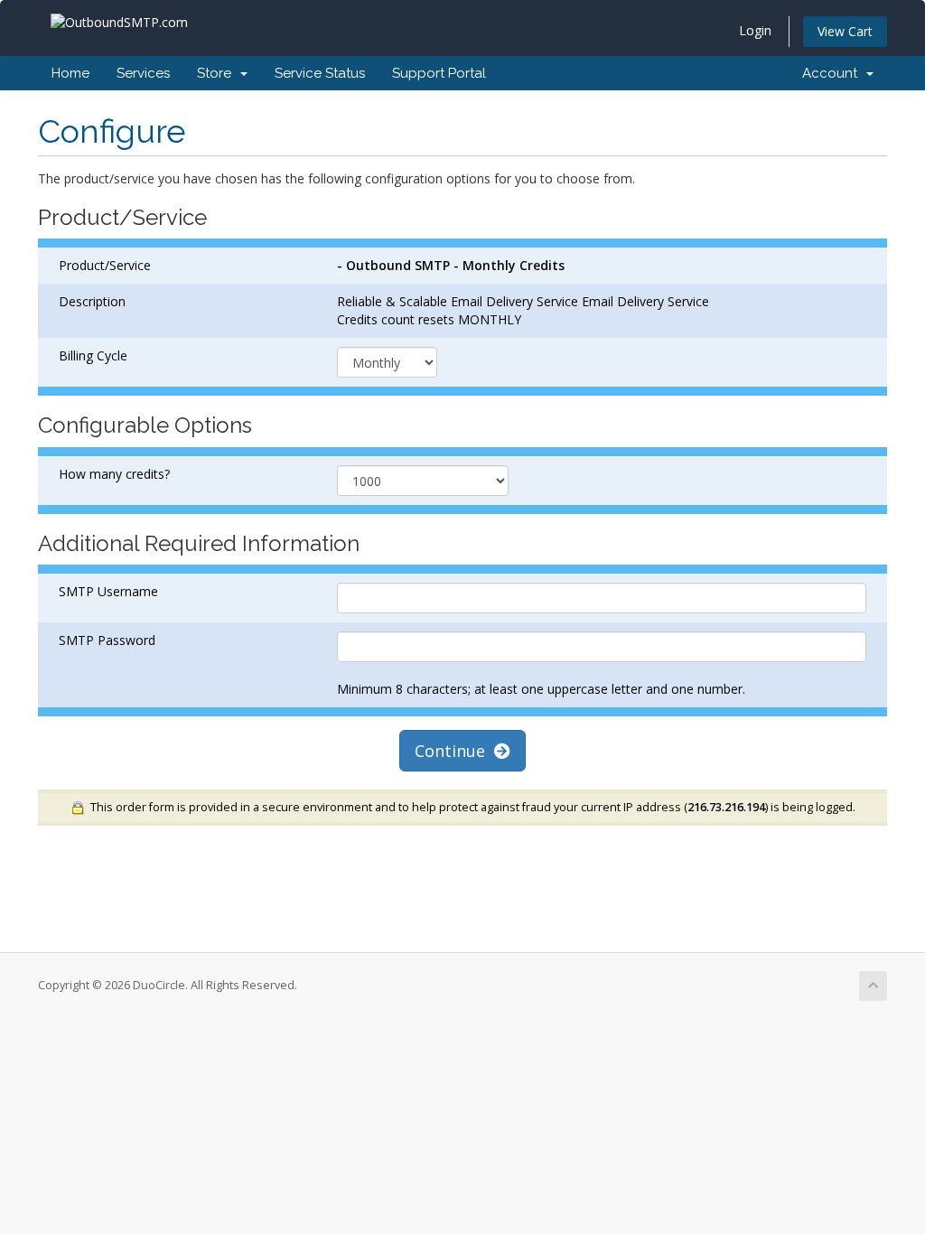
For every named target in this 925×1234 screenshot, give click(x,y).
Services (143, 73)
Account (833, 73)
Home (70, 73)
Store (217, 73)
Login (755, 30)
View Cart (845, 31)
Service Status (320, 73)
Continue (454, 751)
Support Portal (439, 73)
